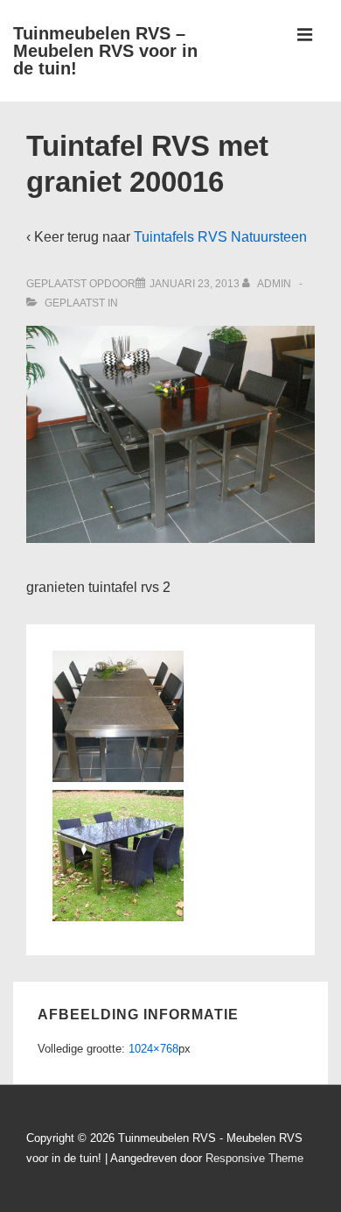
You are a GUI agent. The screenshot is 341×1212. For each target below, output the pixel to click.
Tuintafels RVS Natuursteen (220, 236)
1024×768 (153, 1048)
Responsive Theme (254, 1158)
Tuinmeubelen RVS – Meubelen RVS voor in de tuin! (105, 51)
